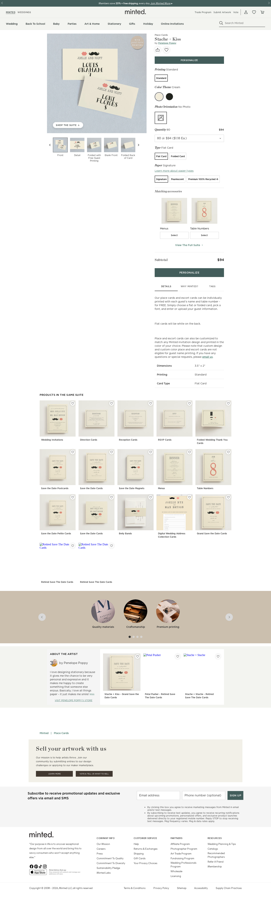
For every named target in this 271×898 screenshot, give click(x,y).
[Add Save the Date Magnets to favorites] (150, 452)
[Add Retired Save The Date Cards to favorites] (72, 546)
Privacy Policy (161, 888)
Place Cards (61, 733)
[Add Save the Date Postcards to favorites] (72, 452)
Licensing (176, 876)
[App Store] (38, 873)
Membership (215, 866)
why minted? (189, 286)
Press (100, 853)
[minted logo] (135, 11)
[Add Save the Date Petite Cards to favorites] (72, 497)
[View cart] (262, 12)
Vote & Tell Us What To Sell (94, 774)
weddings (24, 12)
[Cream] (159, 96)
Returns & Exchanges (145, 848)
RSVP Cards (164, 439)
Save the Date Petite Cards (56, 533)
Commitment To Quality (110, 858)
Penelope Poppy (167, 43)
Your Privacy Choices (145, 863)
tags (212, 286)
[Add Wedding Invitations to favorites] (72, 403)
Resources (215, 838)
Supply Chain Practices (229, 888)
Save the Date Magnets (131, 488)
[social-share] (158, 50)
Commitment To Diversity (111, 863)
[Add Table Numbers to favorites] (228, 452)
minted (10, 12)
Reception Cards (128, 439)
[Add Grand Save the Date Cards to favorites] (228, 497)
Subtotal (161, 260)
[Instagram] (45, 866)
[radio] (161, 78)
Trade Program (203, 12)
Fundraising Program (182, 858)
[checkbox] (174, 235)
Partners (176, 838)
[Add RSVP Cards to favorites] (189, 403)
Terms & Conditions (134, 888)
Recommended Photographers (216, 855)
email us (207, 356)
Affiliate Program (180, 844)
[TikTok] (40, 866)
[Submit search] (221, 23)
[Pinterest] (36, 866)
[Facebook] (31, 866)
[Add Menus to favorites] (189, 452)
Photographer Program (184, 848)
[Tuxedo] (169, 96)
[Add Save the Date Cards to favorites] (111, 452)
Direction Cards (88, 439)
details (166, 286)
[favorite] (166, 50)
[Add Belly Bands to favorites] (150, 497)
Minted (44, 733)
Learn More (54, 774)
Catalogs (213, 848)
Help (136, 844)
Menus (161, 488)
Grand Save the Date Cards (212, 533)
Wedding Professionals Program (183, 864)
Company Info (106, 838)
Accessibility (201, 888)
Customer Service (145, 838)
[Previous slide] (50, 145)
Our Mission (103, 844)
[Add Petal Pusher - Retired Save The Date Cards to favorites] (178, 656)
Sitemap (181, 888)
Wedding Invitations (52, 439)
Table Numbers (205, 488)
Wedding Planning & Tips (222, 844)
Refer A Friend (215, 861)
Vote (235, 12)
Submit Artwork (222, 12)
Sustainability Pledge (108, 868)
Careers (101, 848)
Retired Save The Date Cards (57, 582)
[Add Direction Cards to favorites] (111, 403)
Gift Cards (139, 858)
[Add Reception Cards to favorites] (150, 403)
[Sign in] (246, 12)
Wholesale (176, 871)
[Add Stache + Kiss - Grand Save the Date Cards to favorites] (137, 656)
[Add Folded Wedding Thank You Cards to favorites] (228, 403)
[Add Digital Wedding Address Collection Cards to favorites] (189, 497)
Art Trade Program (181, 853)
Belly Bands (125, 533)
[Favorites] (254, 12)
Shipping (139, 853)
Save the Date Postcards (54, 488)
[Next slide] (138, 145)
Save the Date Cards (91, 488)
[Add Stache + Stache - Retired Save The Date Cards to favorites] (218, 656)
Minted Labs (104, 872)
